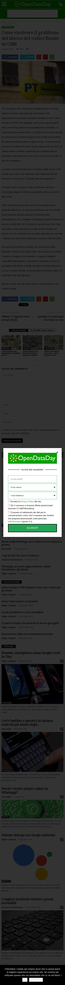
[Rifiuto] (61, 975)
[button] (57, 452)
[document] (32, 492)
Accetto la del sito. (26, 501)
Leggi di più (36, 980)
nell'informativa (15, 521)
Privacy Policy (27, 501)
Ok (25, 980)
